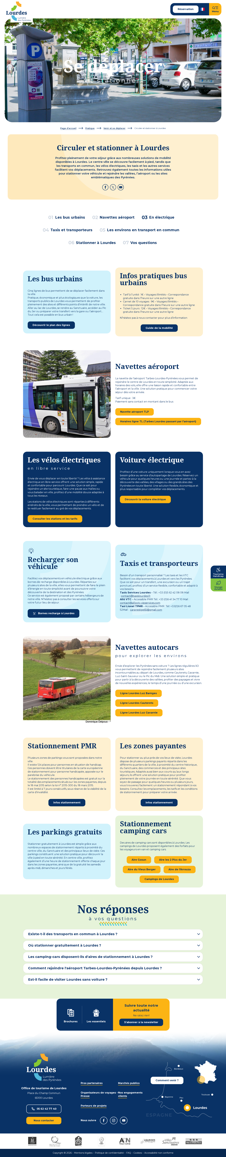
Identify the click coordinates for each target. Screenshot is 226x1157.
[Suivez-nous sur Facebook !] (103, 1120)
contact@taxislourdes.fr (136, 595)
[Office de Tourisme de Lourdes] (18, 11)
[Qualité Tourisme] (55, 1141)
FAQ (128, 1152)
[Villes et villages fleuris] (193, 1141)
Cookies (137, 1152)
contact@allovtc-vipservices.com (140, 602)
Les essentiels (96, 1021)
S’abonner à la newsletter (141, 1022)
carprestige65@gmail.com (146, 609)
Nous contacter (44, 1120)
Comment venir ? (167, 1080)
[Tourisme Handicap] (32, 1141)
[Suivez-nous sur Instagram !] (113, 1120)
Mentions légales (83, 1152)
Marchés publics (129, 1083)
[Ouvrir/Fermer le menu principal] (215, 9)
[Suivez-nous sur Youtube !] (123, 1120)
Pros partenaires (92, 1083)
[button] (202, 9)
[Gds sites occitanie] (101, 1141)
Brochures (70, 1021)
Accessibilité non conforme (158, 1152)
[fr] (202, 9)
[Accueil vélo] (78, 1141)
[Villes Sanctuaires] (170, 1141)
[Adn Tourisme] (124, 1141)
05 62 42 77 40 (46, 1108)
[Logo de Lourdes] (44, 1068)
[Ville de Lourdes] (147, 1141)
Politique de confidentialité (109, 1152)
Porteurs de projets (94, 1105)
